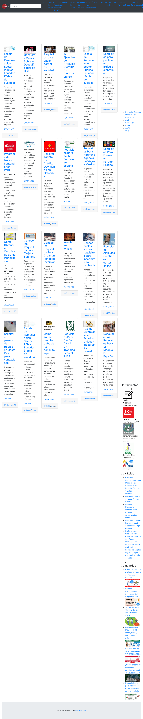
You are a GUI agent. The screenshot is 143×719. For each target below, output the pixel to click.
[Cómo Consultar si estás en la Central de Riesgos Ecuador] (132, 583)
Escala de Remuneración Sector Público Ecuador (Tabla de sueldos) (9, 68)
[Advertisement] (67, 28)
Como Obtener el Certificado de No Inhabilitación (10, 251)
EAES (127, 125)
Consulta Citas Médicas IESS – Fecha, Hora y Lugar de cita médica (131, 632)
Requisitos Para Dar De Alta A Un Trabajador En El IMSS (69, 345)
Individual (35, 296)
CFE (52, 406)
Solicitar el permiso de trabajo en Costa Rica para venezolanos (10, 348)
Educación (129, 123)
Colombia (55, 224)
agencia (91, 209)
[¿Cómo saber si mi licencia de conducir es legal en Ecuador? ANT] (132, 678)
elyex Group (80, 710)
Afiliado (27, 187)
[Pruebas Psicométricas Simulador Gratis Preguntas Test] (132, 602)
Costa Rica (95, 315)
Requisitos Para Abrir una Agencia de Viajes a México (89, 156)
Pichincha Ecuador (133, 112)
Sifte (116, 2)
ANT (127, 120)
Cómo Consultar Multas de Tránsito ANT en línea (133, 544)
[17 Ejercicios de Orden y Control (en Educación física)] (132, 621)
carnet (53, 109)
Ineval (44, 2)
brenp (8, 6)
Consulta (28, 129)
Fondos (54, 304)
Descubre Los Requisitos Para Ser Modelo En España (108, 345)
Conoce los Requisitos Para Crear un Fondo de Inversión (50, 252)
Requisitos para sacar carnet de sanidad (49, 62)
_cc (84, 135)
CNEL (127, 128)
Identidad (74, 401)
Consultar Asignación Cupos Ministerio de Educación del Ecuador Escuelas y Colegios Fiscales (133, 485)
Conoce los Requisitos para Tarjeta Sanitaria (29, 248)
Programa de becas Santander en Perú (9, 162)
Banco (13, 228)
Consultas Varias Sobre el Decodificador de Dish (29, 63)
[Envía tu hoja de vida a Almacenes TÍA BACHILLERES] (132, 659)
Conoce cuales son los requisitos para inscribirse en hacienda (89, 254)
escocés (73, 293)
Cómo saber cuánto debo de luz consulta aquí (49, 343)
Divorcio (94, 398)
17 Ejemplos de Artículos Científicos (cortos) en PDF (69, 65)
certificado (15, 311)
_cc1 (65, 124)
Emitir (72, 208)
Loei (67, 2)
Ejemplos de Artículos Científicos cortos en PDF (109, 256)
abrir (85, 209)
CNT (127, 131)
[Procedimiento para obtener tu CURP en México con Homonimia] (132, 696)
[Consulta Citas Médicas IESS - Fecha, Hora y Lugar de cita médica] (132, 643)
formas (113, 212)
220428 (106, 313)
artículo (7, 135)
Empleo (101, 2)
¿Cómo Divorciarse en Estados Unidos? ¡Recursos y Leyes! (89, 340)
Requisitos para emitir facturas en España (69, 157)
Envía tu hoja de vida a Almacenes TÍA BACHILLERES (133, 651)
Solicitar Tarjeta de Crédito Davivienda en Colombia (49, 165)
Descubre (114, 396)
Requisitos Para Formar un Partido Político (108, 157)
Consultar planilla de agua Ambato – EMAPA (133, 499)
